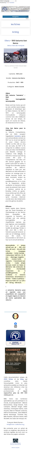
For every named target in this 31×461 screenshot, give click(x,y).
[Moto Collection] (15, 440)
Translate (11, 2)
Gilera (7, 40)
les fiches (15, 24)
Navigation (19, 17)
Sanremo (17, 136)
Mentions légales (15, 447)
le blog (15, 32)
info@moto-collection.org (15, 424)
